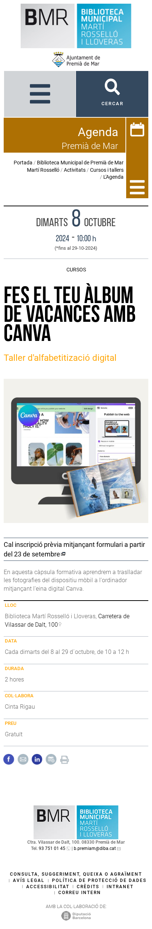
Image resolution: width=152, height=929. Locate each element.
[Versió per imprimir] (64, 758)
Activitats (75, 170)
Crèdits (88, 886)
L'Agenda (113, 177)
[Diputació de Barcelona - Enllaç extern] (76, 915)
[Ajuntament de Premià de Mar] (76, 59)
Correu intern (79, 892)
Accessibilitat (47, 886)
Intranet (120, 886)
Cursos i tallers (107, 170)
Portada (23, 162)
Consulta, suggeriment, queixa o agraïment (76, 874)
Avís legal (29, 880)
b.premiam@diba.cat (95, 848)
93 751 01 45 (52, 848)
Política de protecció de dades (99, 880)
